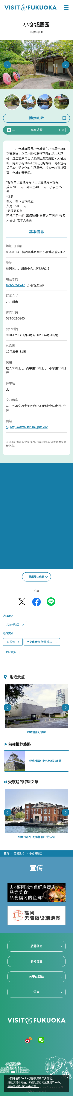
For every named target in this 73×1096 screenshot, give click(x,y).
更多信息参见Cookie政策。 (23, 1086)
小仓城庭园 (35, 853)
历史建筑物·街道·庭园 (39, 641)
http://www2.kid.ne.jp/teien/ (29, 427)
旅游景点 (19, 853)
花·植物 (10, 641)
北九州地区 (12, 624)
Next (65, 64)
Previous (7, 64)
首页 (6, 853)
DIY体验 (11, 652)
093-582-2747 (15, 285)
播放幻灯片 (36, 118)
